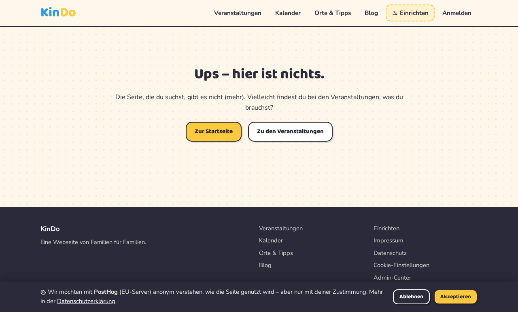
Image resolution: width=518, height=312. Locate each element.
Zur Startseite (214, 131)
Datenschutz (390, 253)
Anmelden (456, 13)
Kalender (288, 13)
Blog (371, 13)
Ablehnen (411, 296)
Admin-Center (392, 278)
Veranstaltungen (237, 13)
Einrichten (413, 13)
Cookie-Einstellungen (401, 265)
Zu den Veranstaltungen (290, 131)
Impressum (388, 240)
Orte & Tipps (332, 13)
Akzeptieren (455, 296)
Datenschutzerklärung (86, 301)
